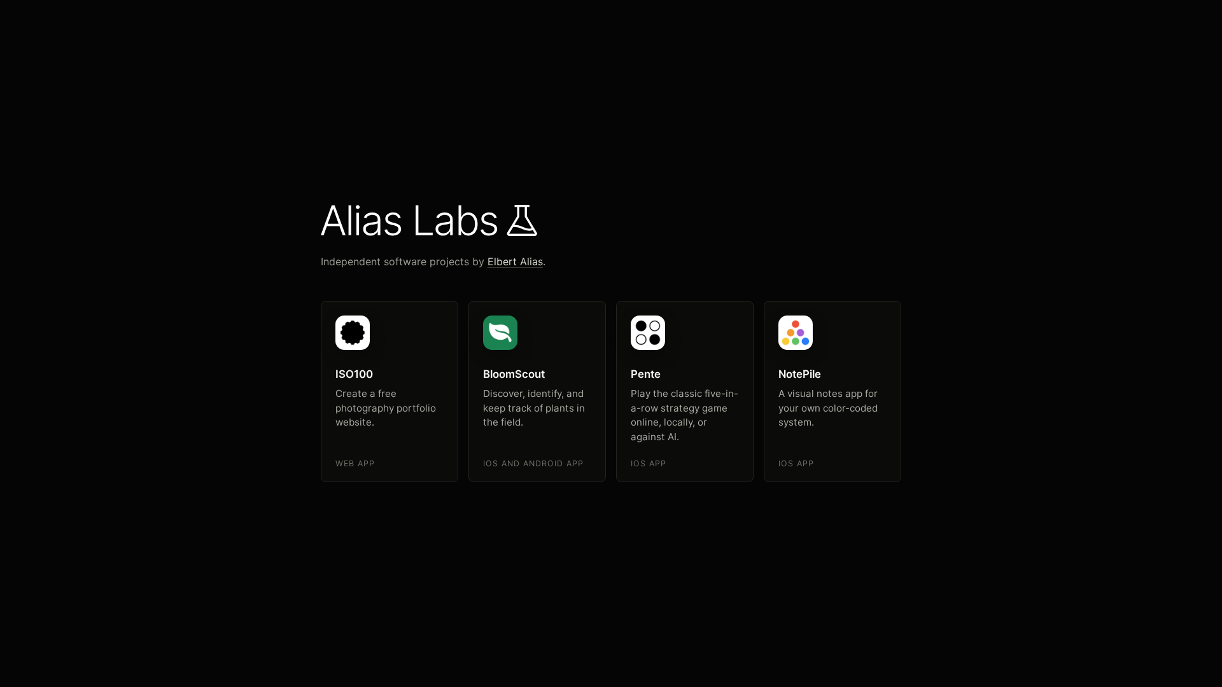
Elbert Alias (515, 261)
